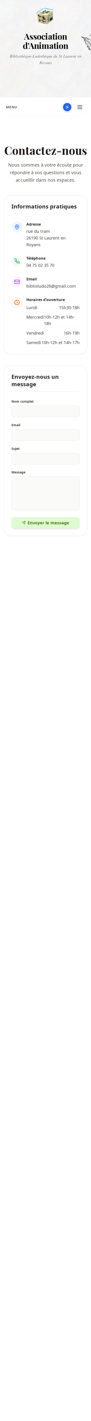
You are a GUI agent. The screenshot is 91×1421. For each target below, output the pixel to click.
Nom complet (22, 401)
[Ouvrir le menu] (80, 107)
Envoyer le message (48, 522)
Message (18, 472)
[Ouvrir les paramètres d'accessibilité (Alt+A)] (67, 107)
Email (15, 425)
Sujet (15, 448)
